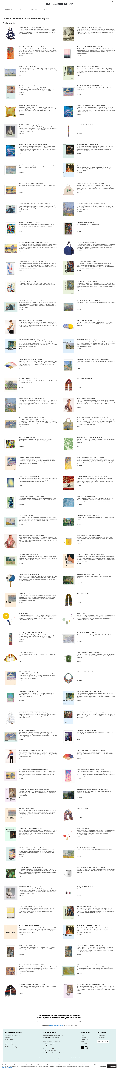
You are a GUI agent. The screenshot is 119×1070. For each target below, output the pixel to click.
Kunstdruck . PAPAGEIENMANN (85, 222)
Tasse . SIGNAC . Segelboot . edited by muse (88, 535)
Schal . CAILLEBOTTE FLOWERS (86, 398)
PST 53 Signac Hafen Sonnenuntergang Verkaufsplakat (33, 769)
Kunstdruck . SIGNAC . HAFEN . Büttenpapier (31, 183)
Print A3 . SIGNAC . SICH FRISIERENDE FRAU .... (32, 965)
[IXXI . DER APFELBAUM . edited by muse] (10, 385)
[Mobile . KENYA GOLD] (68, 834)
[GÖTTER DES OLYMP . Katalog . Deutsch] (10, 893)
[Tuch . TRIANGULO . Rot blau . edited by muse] (10, 756)
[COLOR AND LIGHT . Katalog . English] (10, 678)
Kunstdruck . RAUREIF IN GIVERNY (86, 633)
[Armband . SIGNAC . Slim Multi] (68, 131)
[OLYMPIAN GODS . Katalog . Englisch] (10, 131)
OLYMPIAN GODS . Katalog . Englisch (29, 125)
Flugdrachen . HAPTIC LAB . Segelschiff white (31, 711)
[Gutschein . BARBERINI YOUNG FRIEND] (10, 932)
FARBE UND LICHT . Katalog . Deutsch (29, 457)
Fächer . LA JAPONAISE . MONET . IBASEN (30, 359)
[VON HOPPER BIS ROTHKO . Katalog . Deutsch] (68, 698)
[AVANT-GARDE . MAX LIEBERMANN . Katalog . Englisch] (10, 795)
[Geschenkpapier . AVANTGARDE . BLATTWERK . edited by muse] (68, 444)
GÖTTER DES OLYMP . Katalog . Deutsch (30, 887)
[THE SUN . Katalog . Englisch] (10, 815)
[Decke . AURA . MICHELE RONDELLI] (10, 483)
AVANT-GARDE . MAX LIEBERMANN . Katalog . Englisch (34, 789)
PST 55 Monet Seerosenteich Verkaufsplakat (88, 965)
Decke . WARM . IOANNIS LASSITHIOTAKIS (30, 906)
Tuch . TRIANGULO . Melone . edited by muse (31, 320)
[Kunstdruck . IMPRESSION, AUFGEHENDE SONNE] (10, 170)
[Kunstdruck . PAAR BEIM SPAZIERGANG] (68, 522)
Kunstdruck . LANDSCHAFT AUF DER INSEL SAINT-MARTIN (93, 359)
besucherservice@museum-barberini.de (53, 1052)
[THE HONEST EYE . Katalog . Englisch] (68, 287)
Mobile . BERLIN (23, 613)
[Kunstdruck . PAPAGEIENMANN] (68, 229)
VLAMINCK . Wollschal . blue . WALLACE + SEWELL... (33, 984)
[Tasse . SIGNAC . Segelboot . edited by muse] (68, 541)
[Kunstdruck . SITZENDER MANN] (10, 287)
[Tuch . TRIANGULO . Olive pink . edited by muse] (10, 541)
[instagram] (86, 1048)
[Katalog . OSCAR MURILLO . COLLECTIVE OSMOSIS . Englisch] (68, 112)
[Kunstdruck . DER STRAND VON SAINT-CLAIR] (68, 92)
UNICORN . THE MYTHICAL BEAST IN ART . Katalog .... (91, 164)
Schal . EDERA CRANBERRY (84, 379)
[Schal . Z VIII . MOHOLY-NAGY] (10, 659)
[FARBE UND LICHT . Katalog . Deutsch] (10, 463)
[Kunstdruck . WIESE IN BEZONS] (10, 73)
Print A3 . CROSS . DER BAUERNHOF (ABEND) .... (32, 418)
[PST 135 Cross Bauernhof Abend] (10, 737)
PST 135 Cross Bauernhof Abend (27, 730)
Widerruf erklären (103, 1041)
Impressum (84, 1043)
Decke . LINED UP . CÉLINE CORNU (28, 691)
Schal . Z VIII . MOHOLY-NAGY (27, 652)
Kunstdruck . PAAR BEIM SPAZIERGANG (88, 515)
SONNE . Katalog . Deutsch (26, 593)
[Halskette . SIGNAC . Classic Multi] (68, 678)
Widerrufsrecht (101, 1037)
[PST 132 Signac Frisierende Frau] (10, 92)
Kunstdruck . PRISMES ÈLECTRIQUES (29, 222)
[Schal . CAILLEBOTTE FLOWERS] (68, 405)
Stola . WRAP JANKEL (83, 808)
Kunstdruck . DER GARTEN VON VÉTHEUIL (88, 574)
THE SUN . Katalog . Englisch (26, 808)
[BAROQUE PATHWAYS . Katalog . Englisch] (68, 151)
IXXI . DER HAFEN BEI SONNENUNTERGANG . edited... (33, 242)
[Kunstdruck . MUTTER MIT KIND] (10, 952)
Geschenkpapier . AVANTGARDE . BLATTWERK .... (90, 437)
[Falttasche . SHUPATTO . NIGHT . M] (68, 248)
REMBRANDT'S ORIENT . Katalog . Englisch (30, 828)
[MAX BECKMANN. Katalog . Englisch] (68, 913)
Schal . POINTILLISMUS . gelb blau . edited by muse (90, 457)
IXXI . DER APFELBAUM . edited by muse (30, 379)
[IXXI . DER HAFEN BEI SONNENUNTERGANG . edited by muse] (10, 248)
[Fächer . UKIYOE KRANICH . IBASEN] (10, 580)
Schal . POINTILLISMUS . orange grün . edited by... (32, 47)
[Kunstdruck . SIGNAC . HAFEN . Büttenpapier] (10, 190)
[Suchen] (20, 9)
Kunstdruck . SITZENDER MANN (27, 281)
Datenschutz (84, 1039)
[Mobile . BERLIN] (10, 620)
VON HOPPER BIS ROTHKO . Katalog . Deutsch (89, 691)
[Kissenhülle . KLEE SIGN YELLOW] (10, 112)
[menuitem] (13, 9)
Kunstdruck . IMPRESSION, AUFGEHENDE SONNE (32, 164)
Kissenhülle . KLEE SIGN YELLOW (28, 105)
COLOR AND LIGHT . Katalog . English (29, 672)
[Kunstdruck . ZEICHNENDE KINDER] (68, 737)
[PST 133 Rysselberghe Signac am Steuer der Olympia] (10, 307)
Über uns (83, 1037)
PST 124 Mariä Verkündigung (84, 711)
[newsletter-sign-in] (80, 1021)
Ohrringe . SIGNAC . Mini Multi (85, 887)
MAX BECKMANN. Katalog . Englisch (86, 906)
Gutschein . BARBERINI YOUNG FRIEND (30, 926)
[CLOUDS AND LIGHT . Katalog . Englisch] (68, 346)
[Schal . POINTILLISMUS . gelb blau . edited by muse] (68, 463)
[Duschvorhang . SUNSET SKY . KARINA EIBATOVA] (68, 53)
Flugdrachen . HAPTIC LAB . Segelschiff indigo (31, 27)
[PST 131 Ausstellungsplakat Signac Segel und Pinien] (10, 854)
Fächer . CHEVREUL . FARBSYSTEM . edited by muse (91, 750)
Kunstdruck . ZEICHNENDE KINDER (86, 730)
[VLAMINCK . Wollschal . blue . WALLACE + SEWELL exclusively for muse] (10, 991)
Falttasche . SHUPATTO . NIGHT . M (86, 242)
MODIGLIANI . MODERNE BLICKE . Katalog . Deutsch (91, 554)
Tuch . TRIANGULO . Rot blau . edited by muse (31, 750)
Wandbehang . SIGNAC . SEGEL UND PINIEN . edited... (33, 633)
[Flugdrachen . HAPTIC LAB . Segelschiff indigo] (10, 34)
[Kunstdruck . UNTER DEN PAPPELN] (68, 854)
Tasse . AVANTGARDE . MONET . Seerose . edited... (90, 652)
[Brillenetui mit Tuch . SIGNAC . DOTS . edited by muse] (68, 327)
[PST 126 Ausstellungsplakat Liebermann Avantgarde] (68, 991)
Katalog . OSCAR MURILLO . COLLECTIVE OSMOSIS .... (92, 105)
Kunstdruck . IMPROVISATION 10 (28, 437)
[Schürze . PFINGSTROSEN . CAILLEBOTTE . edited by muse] (68, 190)
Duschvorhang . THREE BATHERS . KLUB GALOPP (32, 261)
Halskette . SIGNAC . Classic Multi (86, 672)
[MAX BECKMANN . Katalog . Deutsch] (68, 268)
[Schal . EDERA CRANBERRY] (68, 385)
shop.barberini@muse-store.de (51, 1037)
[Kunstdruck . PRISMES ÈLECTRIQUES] (10, 229)
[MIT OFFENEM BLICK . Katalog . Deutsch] (68, 73)
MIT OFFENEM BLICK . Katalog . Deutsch (88, 66)
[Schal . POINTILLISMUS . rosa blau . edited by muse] (68, 776)
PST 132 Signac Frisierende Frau (27, 86)
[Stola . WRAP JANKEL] (68, 815)
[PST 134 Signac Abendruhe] (10, 522)
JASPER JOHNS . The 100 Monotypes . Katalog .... (90, 27)
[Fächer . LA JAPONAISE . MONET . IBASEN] (10, 366)
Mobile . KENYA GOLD (83, 828)
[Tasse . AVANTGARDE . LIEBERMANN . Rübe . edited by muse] (68, 873)
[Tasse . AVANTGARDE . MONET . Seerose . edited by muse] (68, 659)
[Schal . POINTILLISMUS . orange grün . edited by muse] (10, 53)
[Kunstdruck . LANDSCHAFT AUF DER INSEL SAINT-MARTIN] (68, 366)
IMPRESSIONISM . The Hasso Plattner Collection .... (32, 398)
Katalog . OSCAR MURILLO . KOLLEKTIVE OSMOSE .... (33, 144)
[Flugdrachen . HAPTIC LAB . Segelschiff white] (10, 717)
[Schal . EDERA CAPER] (68, 600)
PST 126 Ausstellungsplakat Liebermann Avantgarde (90, 984)
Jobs (82, 1035)
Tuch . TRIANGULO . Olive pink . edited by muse (31, 535)
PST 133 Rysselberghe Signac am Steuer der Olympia (33, 300)
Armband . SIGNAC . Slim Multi (85, 125)
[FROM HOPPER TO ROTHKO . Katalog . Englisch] (10, 346)
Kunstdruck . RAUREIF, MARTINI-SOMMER (88, 300)
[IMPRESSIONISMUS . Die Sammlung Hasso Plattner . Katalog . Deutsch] (68, 209)
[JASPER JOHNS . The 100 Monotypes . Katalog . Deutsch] (68, 34)
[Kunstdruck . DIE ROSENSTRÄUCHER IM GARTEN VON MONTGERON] (68, 795)
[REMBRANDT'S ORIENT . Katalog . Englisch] (10, 834)
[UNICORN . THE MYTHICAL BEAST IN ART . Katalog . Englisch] (68, 170)
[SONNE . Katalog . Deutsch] (10, 600)
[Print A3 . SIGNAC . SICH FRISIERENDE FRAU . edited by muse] (10, 971)
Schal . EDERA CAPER (83, 593)
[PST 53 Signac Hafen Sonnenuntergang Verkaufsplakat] (10, 776)
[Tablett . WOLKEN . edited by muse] (68, 502)
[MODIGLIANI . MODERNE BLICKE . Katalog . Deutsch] (68, 561)
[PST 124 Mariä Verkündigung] (68, 717)
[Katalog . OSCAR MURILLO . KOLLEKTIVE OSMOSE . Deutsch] (10, 151)
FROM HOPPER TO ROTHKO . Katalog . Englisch (32, 340)
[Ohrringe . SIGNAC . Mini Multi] (68, 893)
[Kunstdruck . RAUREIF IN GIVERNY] (68, 639)
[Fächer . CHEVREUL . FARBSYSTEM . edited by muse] (68, 756)
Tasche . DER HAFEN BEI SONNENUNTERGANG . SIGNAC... (93, 418)
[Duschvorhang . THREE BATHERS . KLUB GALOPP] (10, 268)
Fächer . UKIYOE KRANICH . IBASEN (29, 574)
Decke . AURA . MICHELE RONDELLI (29, 476)
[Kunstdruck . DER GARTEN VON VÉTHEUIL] (68, 580)
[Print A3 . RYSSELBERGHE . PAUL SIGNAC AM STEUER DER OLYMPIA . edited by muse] (10, 209)
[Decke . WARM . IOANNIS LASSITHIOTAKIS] (10, 913)
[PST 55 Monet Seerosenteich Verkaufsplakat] (68, 971)
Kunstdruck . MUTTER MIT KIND (27, 945)
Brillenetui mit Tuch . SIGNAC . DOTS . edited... (89, 320)
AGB (82, 1041)
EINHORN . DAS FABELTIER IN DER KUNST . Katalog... (91, 926)
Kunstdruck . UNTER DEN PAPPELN (86, 847)
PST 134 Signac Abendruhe (26, 515)
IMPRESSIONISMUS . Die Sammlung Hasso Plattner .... (91, 203)
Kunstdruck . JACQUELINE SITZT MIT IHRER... (31, 496)
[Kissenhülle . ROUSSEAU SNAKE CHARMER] (10, 873)
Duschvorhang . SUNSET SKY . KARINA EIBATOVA (90, 47)
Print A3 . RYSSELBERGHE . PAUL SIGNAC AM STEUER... (34, 203)
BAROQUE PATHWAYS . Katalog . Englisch (88, 144)
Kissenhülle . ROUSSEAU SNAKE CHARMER (31, 867)
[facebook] (82, 1048)
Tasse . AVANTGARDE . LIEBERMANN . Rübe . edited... (91, 867)
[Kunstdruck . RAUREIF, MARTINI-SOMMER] (68, 307)
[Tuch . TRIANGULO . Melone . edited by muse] (10, 327)
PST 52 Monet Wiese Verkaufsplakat (28, 554)
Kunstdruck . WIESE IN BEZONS (27, 66)
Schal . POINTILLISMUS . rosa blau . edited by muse (90, 769)
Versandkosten (101, 1035)
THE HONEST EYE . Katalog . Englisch (87, 281)
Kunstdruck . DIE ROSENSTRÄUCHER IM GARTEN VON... (92, 789)
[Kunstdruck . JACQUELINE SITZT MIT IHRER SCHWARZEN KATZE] (10, 502)
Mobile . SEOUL (81, 613)
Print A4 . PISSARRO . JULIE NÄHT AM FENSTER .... (91, 945)
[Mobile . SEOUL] (68, 620)
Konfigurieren (112, 1066)
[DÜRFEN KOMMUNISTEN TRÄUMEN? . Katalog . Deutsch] (68, 483)
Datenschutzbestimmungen (56, 1025)
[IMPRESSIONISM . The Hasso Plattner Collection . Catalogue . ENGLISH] (10, 405)
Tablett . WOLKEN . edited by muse (86, 496)
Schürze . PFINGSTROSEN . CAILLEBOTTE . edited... (91, 183)
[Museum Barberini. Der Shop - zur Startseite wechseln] (59, 4)
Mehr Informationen (7, 1067)
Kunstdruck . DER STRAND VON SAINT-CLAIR (89, 86)
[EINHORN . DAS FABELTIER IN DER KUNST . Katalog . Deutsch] (68, 932)
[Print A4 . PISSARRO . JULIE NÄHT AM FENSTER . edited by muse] (68, 952)
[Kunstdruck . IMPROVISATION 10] (10, 444)
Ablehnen (103, 1066)
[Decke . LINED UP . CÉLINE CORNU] (10, 698)
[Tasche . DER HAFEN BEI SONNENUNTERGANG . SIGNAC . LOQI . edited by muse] (68, 424)
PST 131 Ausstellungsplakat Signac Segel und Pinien (32, 847)
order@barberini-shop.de (49, 1045)
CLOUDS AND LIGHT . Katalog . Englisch (87, 340)
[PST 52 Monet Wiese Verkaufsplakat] (10, 561)
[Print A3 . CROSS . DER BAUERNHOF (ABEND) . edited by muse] (10, 424)
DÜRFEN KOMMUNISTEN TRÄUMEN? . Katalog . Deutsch (92, 476)
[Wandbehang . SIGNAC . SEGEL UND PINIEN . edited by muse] (10, 639)
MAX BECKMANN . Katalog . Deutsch (87, 261)
